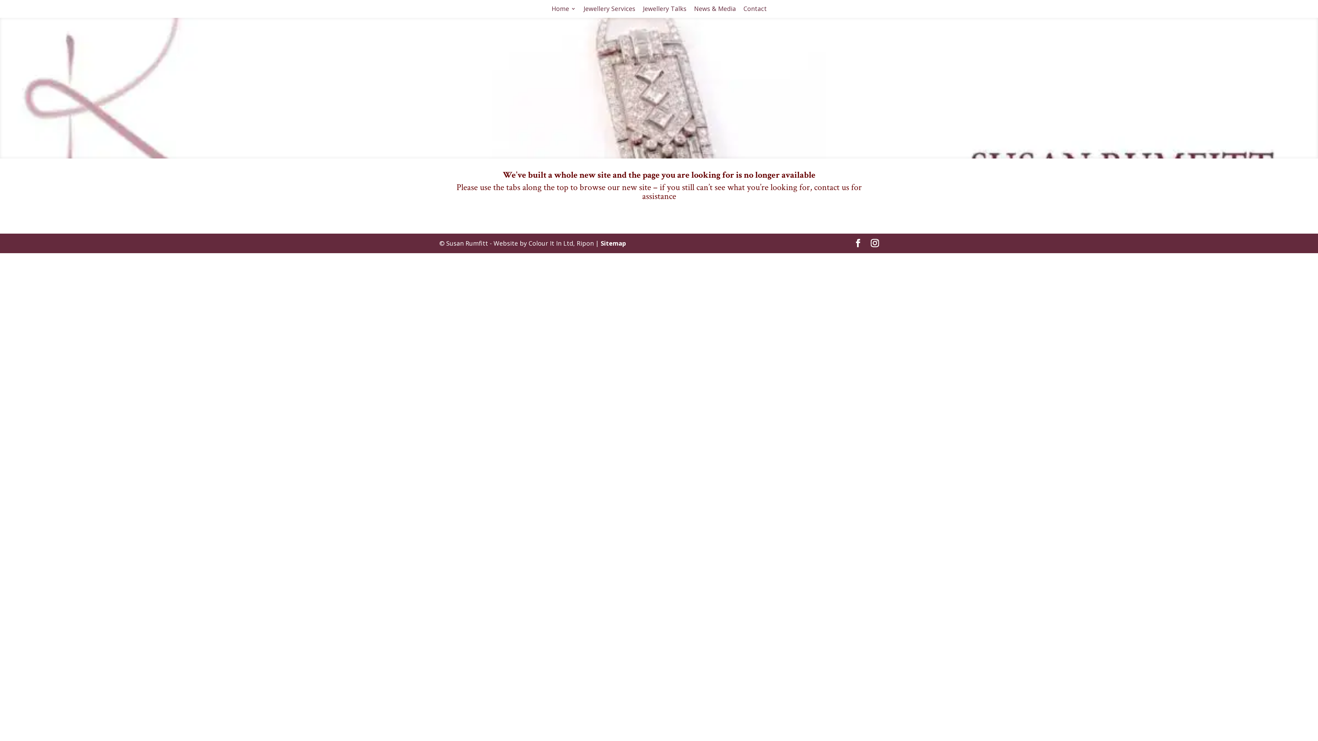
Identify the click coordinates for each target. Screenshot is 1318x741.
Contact (755, 9)
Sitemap (613, 243)
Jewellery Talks (664, 9)
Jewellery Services (609, 9)
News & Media (715, 9)
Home (560, 9)
